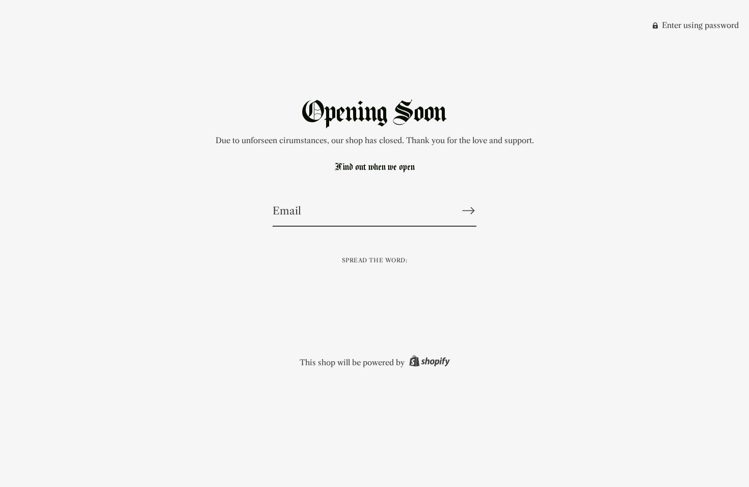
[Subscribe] (468, 210)
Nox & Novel (374, 61)
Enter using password (699, 25)
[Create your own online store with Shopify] (428, 362)
